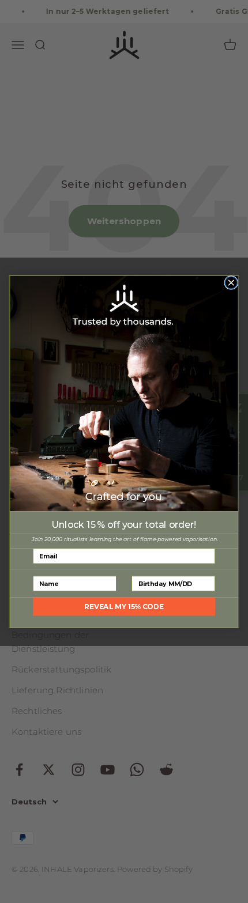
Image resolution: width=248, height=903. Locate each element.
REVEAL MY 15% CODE (123, 606)
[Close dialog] (231, 283)
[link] (124, 394)
